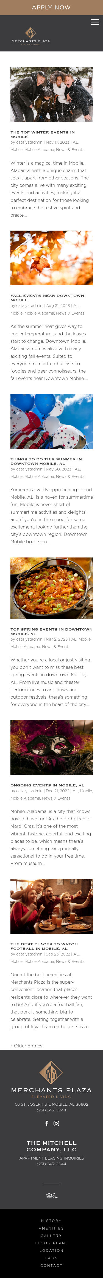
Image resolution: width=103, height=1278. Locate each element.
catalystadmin (29, 142)
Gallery (51, 1236)
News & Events (70, 150)
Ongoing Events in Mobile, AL (47, 785)
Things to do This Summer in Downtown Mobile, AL (46, 461)
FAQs (51, 1258)
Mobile (16, 150)
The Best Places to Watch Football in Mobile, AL (44, 946)
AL (75, 142)
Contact (51, 1265)
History (51, 1220)
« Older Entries (26, 1046)
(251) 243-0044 (51, 1164)
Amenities (51, 1228)
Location (52, 1250)
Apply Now (51, 7)
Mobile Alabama (39, 150)
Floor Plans (51, 1243)
